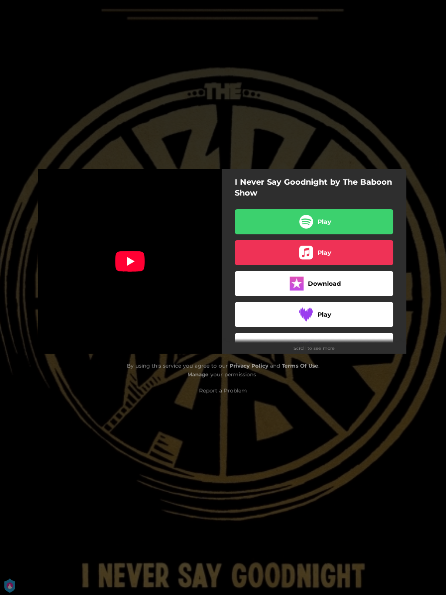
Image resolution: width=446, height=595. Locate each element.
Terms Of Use (300, 365)
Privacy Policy (249, 365)
